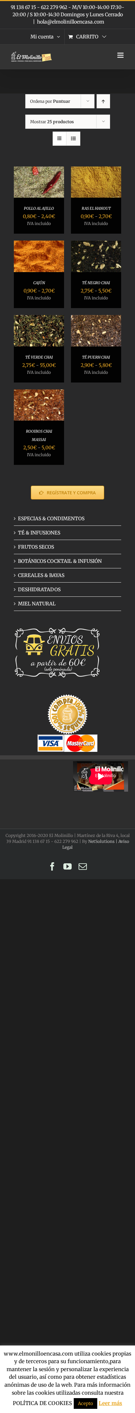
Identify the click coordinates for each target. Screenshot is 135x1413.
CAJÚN (39, 282)
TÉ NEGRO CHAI (96, 282)
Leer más (110, 1403)
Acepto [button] (85, 1403)
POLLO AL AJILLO (39, 208)
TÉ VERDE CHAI (39, 357)
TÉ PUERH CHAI (96, 357)
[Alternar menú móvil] (121, 55)
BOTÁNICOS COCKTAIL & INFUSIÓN (60, 561)
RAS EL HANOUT (96, 208)
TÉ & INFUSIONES (39, 533)
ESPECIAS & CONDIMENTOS (51, 518)
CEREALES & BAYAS (41, 575)
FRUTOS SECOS (36, 547)
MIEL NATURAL (37, 604)
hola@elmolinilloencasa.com (70, 22)
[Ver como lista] (73, 138)
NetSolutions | (103, 841)
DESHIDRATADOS (39, 589)
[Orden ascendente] (103, 101)
